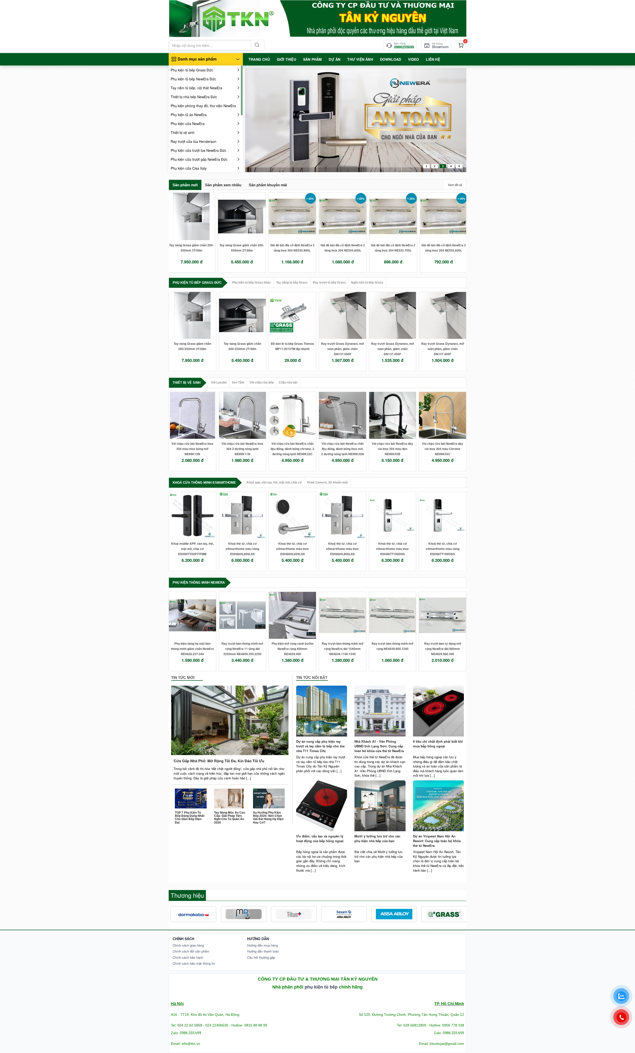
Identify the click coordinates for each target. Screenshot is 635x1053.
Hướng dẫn (258, 938)
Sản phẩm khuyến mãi (268, 185)
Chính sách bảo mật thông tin (194, 963)
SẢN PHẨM (312, 59)
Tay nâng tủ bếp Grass (292, 282)
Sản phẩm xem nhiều (223, 185)
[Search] (256, 45)
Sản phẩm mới (185, 185)
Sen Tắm (238, 382)
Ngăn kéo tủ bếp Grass (367, 282)
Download (390, 59)
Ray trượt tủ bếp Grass (329, 282)
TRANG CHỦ (259, 59)
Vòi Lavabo (219, 382)
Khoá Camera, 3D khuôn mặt (327, 482)
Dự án (334, 59)
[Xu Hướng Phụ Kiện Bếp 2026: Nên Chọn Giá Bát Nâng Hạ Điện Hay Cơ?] (269, 798)
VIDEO (413, 59)
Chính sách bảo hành (188, 957)
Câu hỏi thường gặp (261, 957)
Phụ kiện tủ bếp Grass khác (251, 282)
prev (259, 119)
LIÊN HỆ (433, 59)
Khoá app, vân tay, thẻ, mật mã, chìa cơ (274, 482)
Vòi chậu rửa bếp (262, 382)
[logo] (317, 18)
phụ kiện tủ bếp (321, 987)
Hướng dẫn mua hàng (262, 945)
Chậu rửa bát (288, 382)
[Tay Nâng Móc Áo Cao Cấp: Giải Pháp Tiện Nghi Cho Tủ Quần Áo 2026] (230, 798)
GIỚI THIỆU (286, 59)
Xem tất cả (455, 185)
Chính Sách (183, 938)
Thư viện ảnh (360, 59)
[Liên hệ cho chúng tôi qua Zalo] (621, 996)
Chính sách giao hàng (188, 945)
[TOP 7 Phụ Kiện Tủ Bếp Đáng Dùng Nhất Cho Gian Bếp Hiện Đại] (191, 798)
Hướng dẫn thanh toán (263, 951)
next (452, 119)
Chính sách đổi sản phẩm (191, 951)
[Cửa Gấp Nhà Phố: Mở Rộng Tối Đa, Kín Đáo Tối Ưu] (229, 720)
